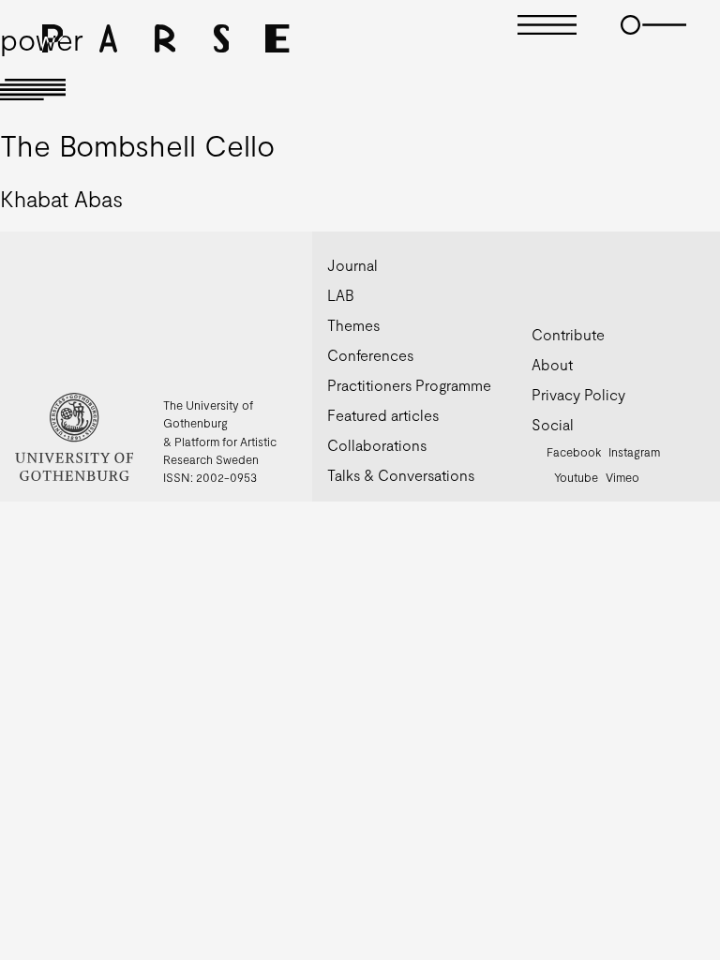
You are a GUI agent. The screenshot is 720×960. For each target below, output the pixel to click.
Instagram (634, 451)
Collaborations (377, 445)
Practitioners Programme (409, 385)
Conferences (370, 355)
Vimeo (622, 477)
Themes (353, 325)
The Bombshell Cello (137, 144)
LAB (340, 295)
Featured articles (383, 415)
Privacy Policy (578, 394)
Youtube (576, 477)
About (552, 364)
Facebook (574, 451)
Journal (352, 265)
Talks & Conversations (400, 475)
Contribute (568, 334)
